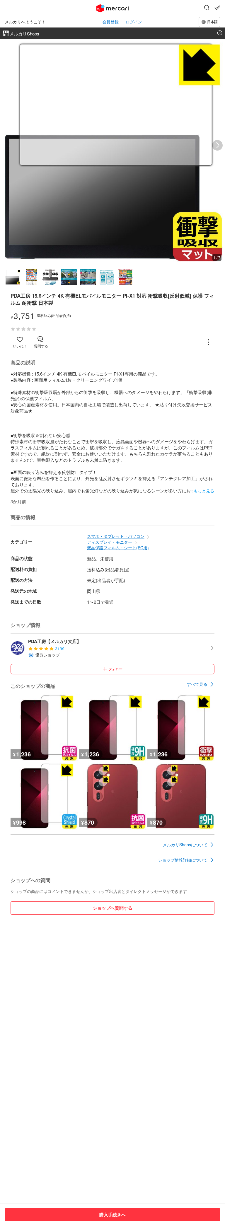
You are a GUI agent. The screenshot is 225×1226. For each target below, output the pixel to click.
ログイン (134, 22)
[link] (200, 684)
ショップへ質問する (112, 908)
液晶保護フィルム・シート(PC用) (118, 547)
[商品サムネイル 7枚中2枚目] (31, 277)
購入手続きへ (112, 1214)
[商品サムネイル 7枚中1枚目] (13, 277)
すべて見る (197, 684)
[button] (207, 8)
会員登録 (110, 22)
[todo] (217, 7)
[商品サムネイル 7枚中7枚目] (125, 277)
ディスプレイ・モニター (109, 542)
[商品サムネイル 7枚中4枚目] (69, 277)
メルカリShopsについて (185, 845)
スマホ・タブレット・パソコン (115, 536)
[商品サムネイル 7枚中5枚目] (88, 277)
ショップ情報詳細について (182, 860)
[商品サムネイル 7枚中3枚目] (50, 277)
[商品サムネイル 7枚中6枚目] (106, 277)
